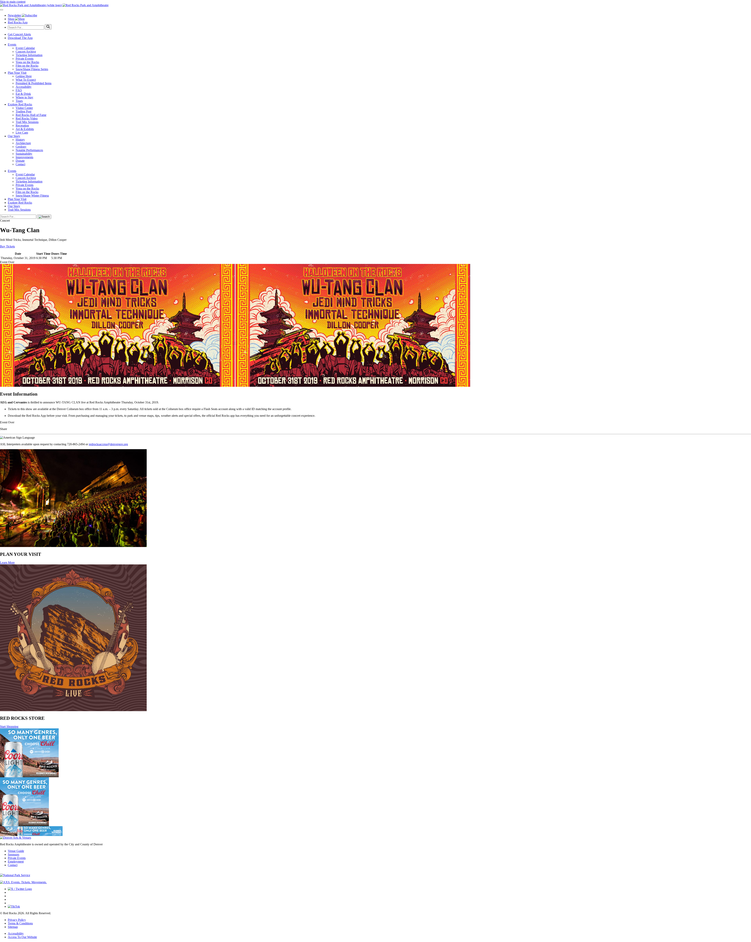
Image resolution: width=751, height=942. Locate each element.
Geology (21, 146)
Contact (20, 164)
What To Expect (26, 79)
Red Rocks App (18, 22)
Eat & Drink (23, 93)
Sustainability (24, 153)
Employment (16, 861)
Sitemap (13, 927)
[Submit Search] (48, 27)
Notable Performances (29, 150)
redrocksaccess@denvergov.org (108, 444)
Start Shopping (9, 726)
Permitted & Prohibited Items (33, 83)
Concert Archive (26, 51)
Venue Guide (16, 851)
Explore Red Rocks (20, 104)
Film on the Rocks (27, 65)
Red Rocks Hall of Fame (31, 115)
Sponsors (13, 854)
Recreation (22, 125)
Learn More (7, 562)
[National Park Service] (15, 875)
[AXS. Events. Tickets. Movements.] (23, 882)
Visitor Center (24, 108)
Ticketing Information (29, 55)
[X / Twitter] (20, 889)
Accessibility (23, 86)
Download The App (20, 38)
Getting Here (24, 76)
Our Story (14, 136)
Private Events (24, 58)
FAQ (19, 90)
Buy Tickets (7, 246)
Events (12, 44)
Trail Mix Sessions (27, 122)
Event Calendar (25, 48)
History (20, 139)
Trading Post (23, 111)
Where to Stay (24, 97)
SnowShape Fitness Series (32, 69)
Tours (19, 101)
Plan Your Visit (17, 72)
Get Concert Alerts (19, 34)
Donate (20, 160)
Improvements (24, 157)
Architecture (23, 143)
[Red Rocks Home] (375, 5)
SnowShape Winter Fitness (32, 195)
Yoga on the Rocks (27, 62)
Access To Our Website (22, 937)
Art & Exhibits (25, 129)
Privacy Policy (17, 919)
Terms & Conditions (20, 923)
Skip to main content (12, 1)
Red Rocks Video (27, 118)
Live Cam (22, 132)
